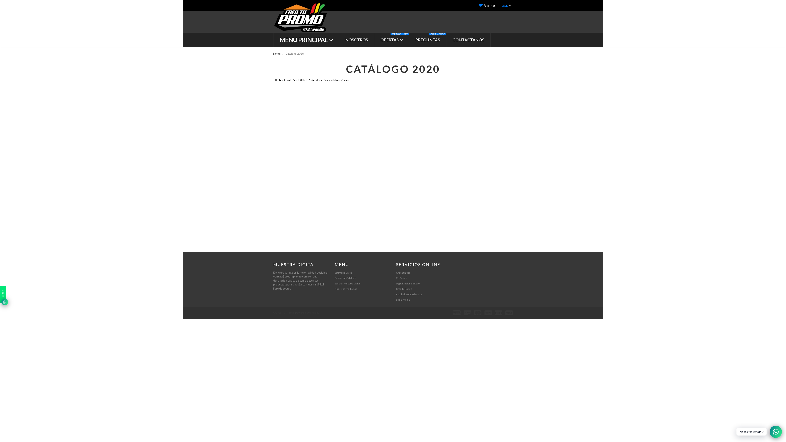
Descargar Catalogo (345, 278)
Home (276, 53)
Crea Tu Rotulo (404, 288)
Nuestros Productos (346, 288)
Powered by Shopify (307, 312)
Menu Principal (304, 39)
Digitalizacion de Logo (408, 283)
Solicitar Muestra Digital (347, 283)
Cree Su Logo (403, 272)
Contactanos (468, 39)
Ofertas (394, 37)
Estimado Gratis (343, 272)
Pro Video (401, 278)
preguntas (430, 37)
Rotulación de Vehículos (409, 294)
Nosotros (356, 39)
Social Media (403, 299)
